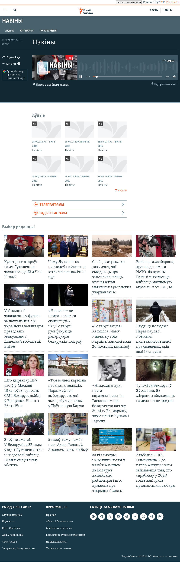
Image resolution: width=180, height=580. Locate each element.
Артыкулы (26, 30)
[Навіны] (46, 129)
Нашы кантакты (56, 541)
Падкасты (8, 521)
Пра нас (51, 515)
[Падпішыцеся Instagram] (143, 516)
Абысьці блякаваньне (59, 521)
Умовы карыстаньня (58, 548)
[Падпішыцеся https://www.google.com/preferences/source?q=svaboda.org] (93, 516)
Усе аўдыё (121, 190)
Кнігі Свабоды (11, 528)
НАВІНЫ (167, 10)
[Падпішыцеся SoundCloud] (135, 516)
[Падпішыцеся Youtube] (118, 516)
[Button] (11, 58)
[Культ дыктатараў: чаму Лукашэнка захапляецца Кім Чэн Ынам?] (24, 246)
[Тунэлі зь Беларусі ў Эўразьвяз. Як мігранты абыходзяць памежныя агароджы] (156, 370)
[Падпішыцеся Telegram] (151, 516)
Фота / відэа (9, 541)
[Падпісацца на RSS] (160, 516)
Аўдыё (9, 30)
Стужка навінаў (12, 515)
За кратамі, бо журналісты (18, 548)
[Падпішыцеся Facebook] (101, 516)
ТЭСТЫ (154, 10)
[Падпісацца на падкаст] (126, 516)
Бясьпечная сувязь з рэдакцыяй (65, 535)
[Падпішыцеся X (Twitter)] (110, 516)
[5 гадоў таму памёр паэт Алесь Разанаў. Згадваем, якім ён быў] (68, 424)
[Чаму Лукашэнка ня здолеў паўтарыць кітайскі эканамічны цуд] (68, 246)
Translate (172, 2)
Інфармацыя (48, 30)
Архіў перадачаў (12, 535)
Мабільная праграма (59, 528)
